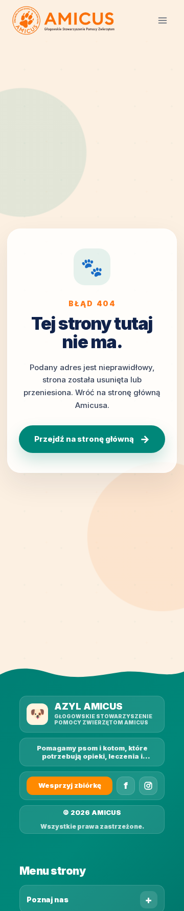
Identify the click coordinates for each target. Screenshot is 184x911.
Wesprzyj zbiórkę (69, 785)
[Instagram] (148, 786)
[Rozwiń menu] (162, 20)
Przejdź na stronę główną (92, 439)
